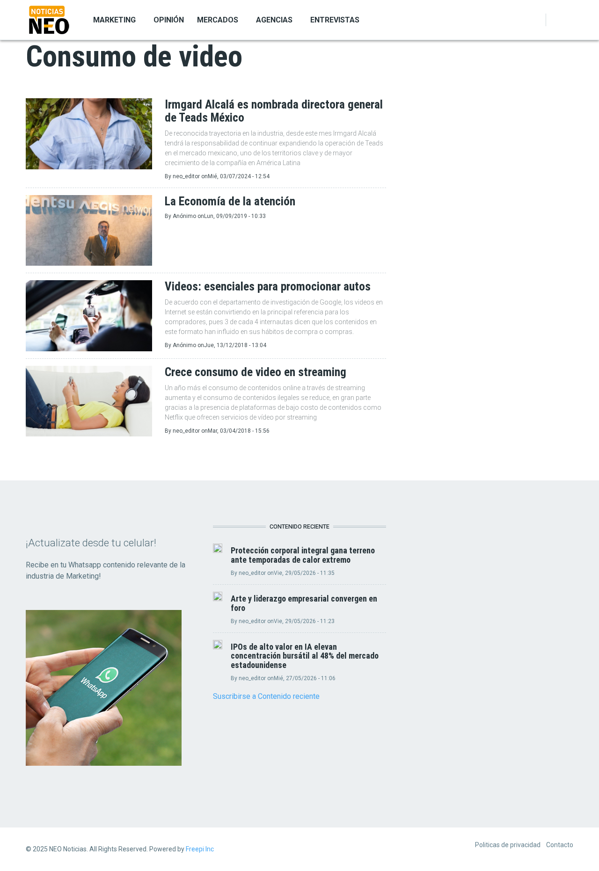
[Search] (567, 20)
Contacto (559, 845)
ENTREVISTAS (334, 19)
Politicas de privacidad (508, 845)
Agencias (274, 19)
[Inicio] (49, 19)
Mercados (217, 19)
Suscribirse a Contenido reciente (266, 696)
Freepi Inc (200, 849)
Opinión (168, 19)
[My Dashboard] (556, 20)
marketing (114, 19)
